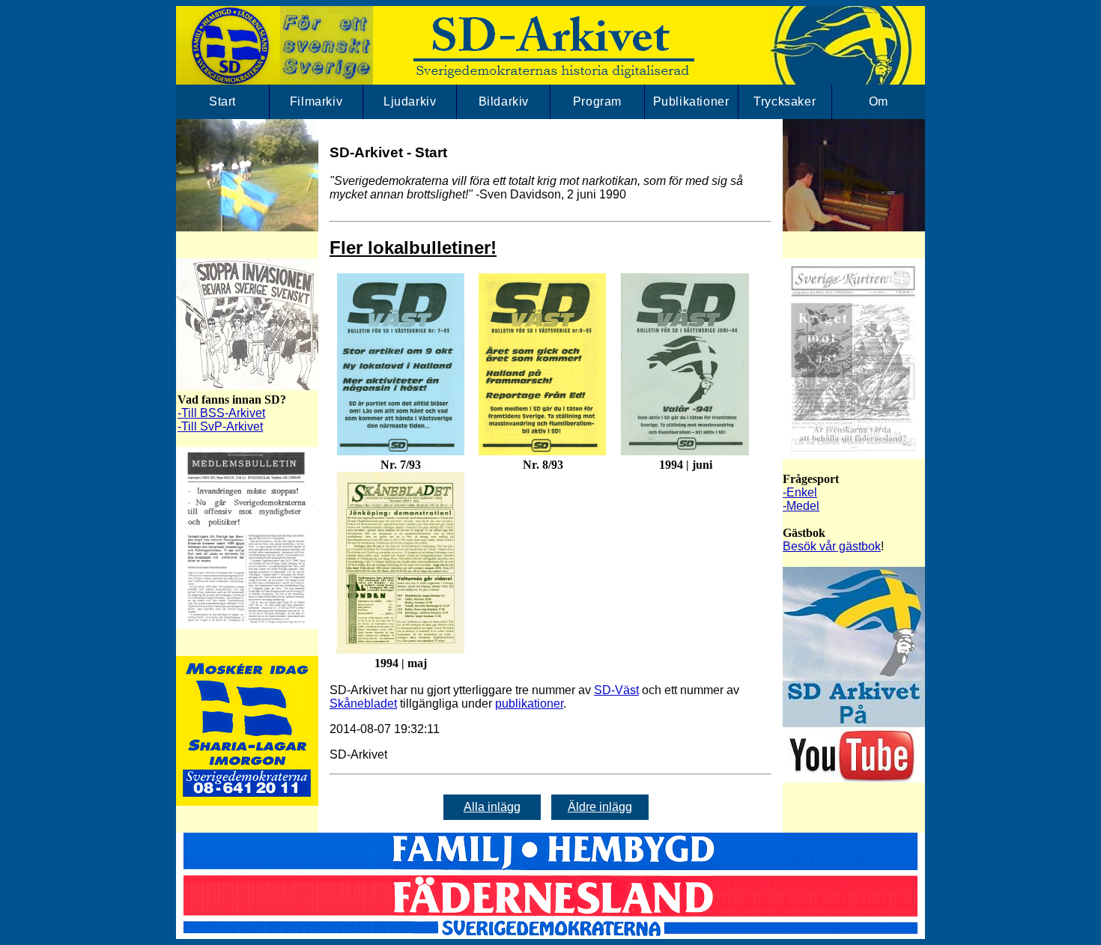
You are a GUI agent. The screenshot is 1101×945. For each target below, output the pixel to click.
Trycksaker (784, 101)
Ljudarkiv (409, 101)
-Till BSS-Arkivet (221, 413)
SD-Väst (616, 690)
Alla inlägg (492, 806)
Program (597, 101)
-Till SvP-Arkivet (220, 426)
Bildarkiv (504, 101)
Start (222, 101)
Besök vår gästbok (832, 546)
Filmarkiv (316, 101)
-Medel (801, 505)
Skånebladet (363, 703)
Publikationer (691, 101)
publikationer (529, 703)
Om (878, 101)
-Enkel (800, 492)
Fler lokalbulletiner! (413, 247)
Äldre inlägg (600, 806)
